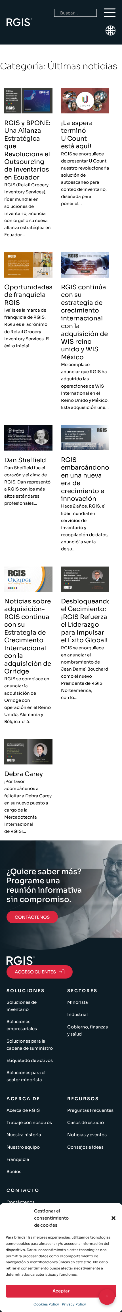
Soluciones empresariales (22, 1025)
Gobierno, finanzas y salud (87, 1030)
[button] (113, 1218)
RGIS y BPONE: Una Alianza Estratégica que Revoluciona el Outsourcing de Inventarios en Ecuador (27, 150)
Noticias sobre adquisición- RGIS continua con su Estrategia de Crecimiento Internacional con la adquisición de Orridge (27, 636)
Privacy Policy (74, 1304)
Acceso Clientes (35, 972)
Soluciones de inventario (22, 1006)
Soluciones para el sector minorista (26, 1076)
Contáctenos (21, 1202)
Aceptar (61, 1291)
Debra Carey (23, 774)
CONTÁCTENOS (32, 917)
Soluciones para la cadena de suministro (30, 1044)
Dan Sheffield (25, 460)
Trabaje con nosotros (29, 1122)
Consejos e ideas (85, 1147)
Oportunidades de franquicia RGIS (28, 295)
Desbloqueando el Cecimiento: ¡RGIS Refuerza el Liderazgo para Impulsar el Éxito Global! (86, 620)
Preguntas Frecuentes (90, 1110)
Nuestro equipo (23, 1147)
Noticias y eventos (87, 1134)
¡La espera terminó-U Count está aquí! (77, 134)
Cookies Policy (46, 1304)
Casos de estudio (85, 1122)
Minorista (77, 1002)
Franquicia (18, 1159)
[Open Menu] (110, 13)
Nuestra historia (24, 1134)
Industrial (77, 1014)
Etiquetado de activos (30, 1060)
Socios (14, 1171)
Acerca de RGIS (23, 1110)
